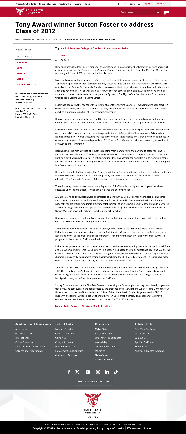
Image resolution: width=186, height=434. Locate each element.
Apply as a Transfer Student (149, 350)
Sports (21, 73)
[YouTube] (88, 372)
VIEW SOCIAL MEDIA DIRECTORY (93, 381)
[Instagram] (98, 372)
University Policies (104, 359)
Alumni (78, 4)
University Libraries (65, 346)
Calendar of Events (64, 333)
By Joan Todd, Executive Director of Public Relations (83, 306)
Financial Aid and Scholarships (30, 346)
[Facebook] (69, 372)
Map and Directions (65, 329)
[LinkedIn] (107, 372)
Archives (41, 39)
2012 (49, 39)
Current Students (47, 4)
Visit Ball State (142, 333)
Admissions (21, 329)
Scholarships (110, 48)
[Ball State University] (93, 406)
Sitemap (148, 428)
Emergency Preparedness (108, 337)
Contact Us (135, 4)
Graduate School (23, 333)
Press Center (28, 39)
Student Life (141, 346)
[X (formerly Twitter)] (77, 372)
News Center (23, 49)
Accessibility (101, 342)
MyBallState (101, 329)
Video (20, 79)
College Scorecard (64, 342)
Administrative (71, 48)
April (56, 39)
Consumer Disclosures (106, 346)
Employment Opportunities (69, 350)
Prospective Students (26, 4)
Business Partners (104, 333)
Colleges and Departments (29, 350)
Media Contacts (26, 84)
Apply (147, 3)
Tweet (63, 55)
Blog (19, 68)
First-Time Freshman (145, 329)
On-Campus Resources (67, 355)
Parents (88, 4)
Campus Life (141, 337)
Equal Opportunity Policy (90, 428)
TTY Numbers (134, 428)
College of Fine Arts (91, 48)
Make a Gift (162, 3)
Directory (122, 4)
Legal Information (115, 428)
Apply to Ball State (144, 342)
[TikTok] (116, 372)
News (17, 39)
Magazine (22, 62)
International (22, 337)
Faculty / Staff (65, 4)
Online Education (24, 342)
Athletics (123, 48)
